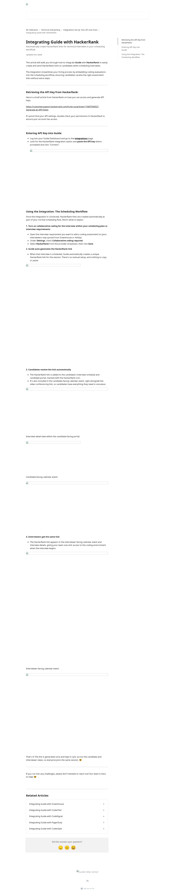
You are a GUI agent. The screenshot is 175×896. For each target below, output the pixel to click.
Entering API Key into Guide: (131, 48)
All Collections (32, 30)
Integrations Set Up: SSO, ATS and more (80, 30)
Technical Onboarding (50, 30)
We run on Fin (89, 888)
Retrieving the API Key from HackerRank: (133, 41)
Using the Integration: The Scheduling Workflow (133, 55)
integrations (81, 138)
